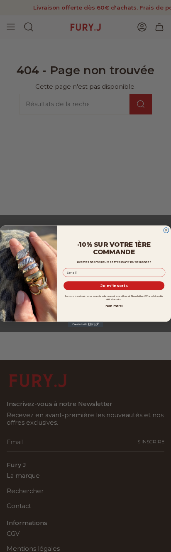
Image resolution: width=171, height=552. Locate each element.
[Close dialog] (166, 230)
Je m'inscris (114, 285)
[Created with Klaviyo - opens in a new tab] (85, 324)
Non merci (113, 306)
